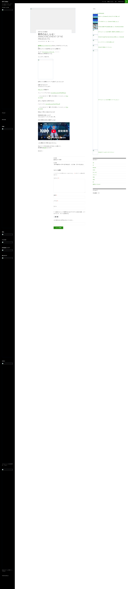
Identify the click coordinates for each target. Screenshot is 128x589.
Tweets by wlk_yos (5, 575)
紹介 (116, 1)
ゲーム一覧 (104, 1)
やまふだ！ (40, 89)
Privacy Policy (121, 1)
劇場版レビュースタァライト (45, 45)
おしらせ (42, 31)
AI (93, 165)
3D (93, 162)
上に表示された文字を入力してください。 (64, 220)
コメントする (51, 41)
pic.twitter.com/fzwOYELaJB (53, 104)
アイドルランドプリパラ (48, 52)
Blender (94, 167)
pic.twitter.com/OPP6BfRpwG (58, 93)
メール (56, 200)
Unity (39, 31)
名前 (55, 195)
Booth (44, 147)
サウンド (95, 174)
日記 (45, 31)
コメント (56, 178)
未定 (94, 179)
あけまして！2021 (57, 159)
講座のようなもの (110, 1)
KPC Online (5, 1)
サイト (55, 206)
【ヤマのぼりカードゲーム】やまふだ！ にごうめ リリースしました (68, 163)
